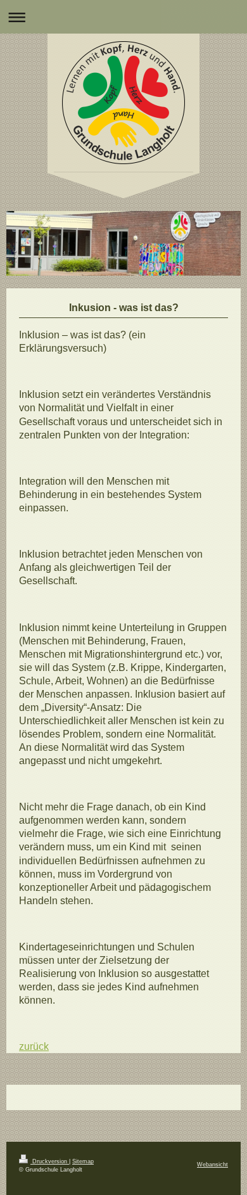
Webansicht (212, 1164)
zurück (34, 1046)
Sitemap (83, 1161)
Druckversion (49, 1161)
